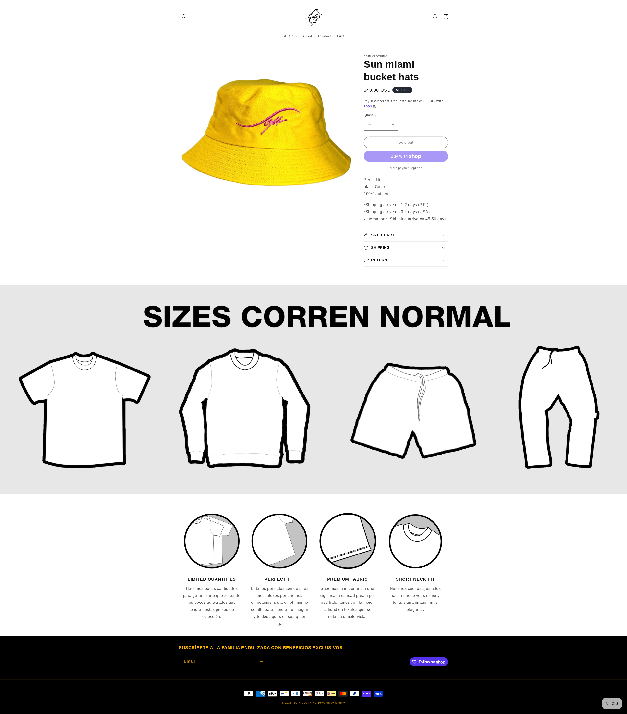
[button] (184, 16)
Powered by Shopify (331, 702)
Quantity (370, 115)
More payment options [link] (406, 168)
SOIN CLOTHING (305, 702)
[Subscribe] (261, 661)
